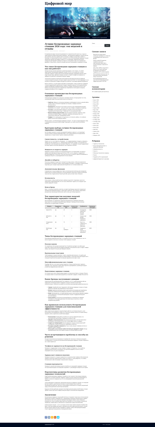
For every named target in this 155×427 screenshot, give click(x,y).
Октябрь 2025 (96, 119)
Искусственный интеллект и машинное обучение (100, 146)
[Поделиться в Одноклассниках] (52, 417)
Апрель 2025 (96, 131)
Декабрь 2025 (96, 115)
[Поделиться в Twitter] (58, 417)
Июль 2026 (95, 102)
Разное (95, 155)
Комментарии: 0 (62, 50)
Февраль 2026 (96, 111)
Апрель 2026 (96, 108)
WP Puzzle (108, 424)
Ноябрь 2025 (96, 117)
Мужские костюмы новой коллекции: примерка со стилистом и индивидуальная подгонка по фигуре (101, 56)
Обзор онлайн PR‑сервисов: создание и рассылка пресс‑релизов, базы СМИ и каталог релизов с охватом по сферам (100, 63)
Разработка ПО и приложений (99, 37)
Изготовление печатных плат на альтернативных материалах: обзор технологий (101, 75)
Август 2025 (96, 123)
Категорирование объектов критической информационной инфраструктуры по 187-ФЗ (100, 80)
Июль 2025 (95, 125)
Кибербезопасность (66, 37)
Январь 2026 (96, 113)
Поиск (93, 43)
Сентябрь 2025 (96, 121)
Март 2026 (95, 110)
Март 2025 (95, 133)
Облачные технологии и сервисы (82, 37)
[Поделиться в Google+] (55, 417)
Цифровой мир (58, 3)
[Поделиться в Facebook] (46, 417)
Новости (95, 151)
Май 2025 (95, 129)
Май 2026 (95, 106)
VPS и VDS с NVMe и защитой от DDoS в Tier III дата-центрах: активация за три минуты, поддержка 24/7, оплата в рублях (101, 70)
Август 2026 (96, 100)
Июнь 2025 (96, 127)
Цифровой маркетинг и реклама (101, 159)
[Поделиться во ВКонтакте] (49, 417)
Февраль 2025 (96, 135)
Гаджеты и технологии (53, 37)
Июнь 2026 (96, 104)
